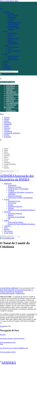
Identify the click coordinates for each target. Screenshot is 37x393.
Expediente (11, 111)
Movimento (11, 92)
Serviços (10, 101)
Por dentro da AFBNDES (10, 106)
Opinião (9, 90)
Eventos (10, 96)
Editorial (10, 88)
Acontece (10, 86)
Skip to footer (14, 1)
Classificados (12, 103)
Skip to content (4, 1)
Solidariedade (8, 238)
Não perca (10, 98)
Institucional (12, 94)
